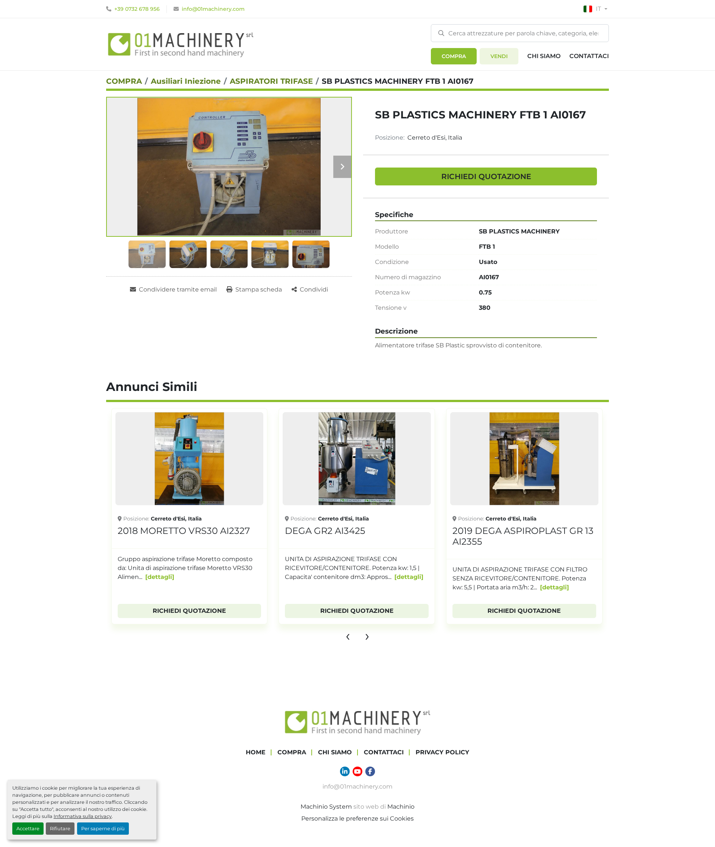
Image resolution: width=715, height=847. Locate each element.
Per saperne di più (103, 828)
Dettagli (159, 576)
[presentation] (348, 635)
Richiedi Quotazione (486, 176)
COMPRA (454, 56)
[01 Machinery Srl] (357, 721)
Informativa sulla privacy (83, 816)
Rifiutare (60, 828)
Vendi (499, 56)
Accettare (27, 828)
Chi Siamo (543, 56)
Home (256, 752)
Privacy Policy (442, 752)
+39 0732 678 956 (137, 9)
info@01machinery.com (213, 9)
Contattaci (589, 56)
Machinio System (326, 806)
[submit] (441, 32)
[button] (454, 56)
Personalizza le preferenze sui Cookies (357, 818)
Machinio (400, 806)
